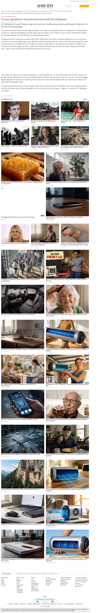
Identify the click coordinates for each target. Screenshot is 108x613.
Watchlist (48, 580)
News (10, 604)
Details (64, 610)
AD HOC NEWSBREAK (51, 579)
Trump (2, 16)
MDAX (2, 580)
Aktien (32, 586)
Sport (18, 583)
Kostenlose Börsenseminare (64, 581)
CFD (32, 579)
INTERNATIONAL (62, 11)
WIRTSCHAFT (19, 11)
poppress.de (63, 585)
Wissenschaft (20, 585)
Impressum (23, 604)
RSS (82, 1)
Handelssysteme (35, 583)
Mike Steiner (79, 604)
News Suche (83, 6)
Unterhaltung (20, 589)
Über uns (60, 604)
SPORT (29, 11)
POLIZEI (56, 11)
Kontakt (48, 585)
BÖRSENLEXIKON (76, 1)
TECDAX (3, 582)
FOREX (32, 580)
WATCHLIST (87, 1)
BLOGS (71, 1)
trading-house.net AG (65, 579)
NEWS (2, 11)
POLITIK (25, 11)
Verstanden (69, 610)
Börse (18, 579)
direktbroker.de (64, 583)
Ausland (18, 586)
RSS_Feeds (48, 583)
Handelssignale (34, 585)
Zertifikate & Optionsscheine (35, 588)
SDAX (2, 583)
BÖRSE (13, 11)
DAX (2, 579)
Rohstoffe (33, 582)
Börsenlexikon (6, 574)
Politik (18, 582)
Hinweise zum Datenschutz (49, 604)
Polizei (18, 587)
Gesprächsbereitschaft (10, 16)
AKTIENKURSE (8, 11)
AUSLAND (51, 11)
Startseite (14, 13)
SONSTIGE (69, 11)
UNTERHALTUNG (36, 11)
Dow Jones (3, 585)
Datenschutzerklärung (34, 604)
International (20, 590)
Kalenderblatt (20, 592)
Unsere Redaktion (69, 604)
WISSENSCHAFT (44, 11)
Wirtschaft (19, 13)
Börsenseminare (35, 590)
